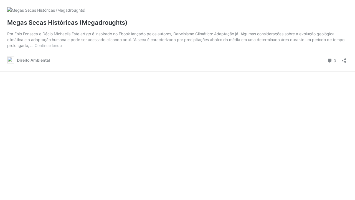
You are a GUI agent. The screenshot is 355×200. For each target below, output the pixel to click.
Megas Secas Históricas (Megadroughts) (67, 22)
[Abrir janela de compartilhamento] (344, 58)
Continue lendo (48, 45)
